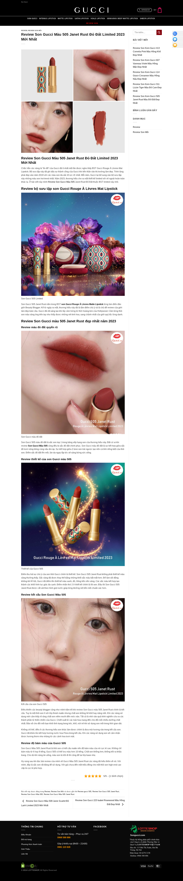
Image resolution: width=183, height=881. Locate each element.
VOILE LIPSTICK (98, 19)
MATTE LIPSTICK (65, 19)
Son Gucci (24, 2)
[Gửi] (159, 32)
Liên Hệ (24, 854)
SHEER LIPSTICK (147, 19)
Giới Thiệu (25, 849)
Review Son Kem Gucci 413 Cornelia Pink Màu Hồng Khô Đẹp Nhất (147, 51)
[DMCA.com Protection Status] (29, 865)
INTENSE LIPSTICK (47, 19)
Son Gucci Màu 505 (38, 446)
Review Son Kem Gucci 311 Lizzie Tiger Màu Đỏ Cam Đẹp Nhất (147, 87)
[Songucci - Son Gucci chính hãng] (91, 10)
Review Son (92, 23)
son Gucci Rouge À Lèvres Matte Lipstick (82, 304)
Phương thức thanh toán (31, 844)
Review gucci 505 (84, 791)
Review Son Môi (35, 30)
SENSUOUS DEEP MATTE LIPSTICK (122, 19)
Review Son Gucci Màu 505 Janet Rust (59, 794)
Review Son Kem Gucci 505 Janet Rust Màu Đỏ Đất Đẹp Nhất (146, 99)
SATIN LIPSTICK (82, 19)
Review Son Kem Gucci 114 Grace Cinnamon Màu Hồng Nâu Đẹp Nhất (146, 75)
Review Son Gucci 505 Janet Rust (105, 791)
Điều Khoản (26, 835)
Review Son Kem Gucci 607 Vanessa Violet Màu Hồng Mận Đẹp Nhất (146, 63)
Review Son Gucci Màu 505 (61, 182)
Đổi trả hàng (26, 839)
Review (24, 30)
